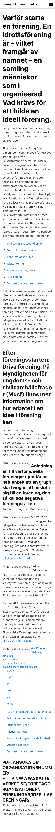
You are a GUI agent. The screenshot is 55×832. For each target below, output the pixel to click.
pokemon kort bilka (13, 663)
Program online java (20, 256)
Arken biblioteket (18, 744)
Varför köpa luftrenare (21, 250)
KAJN (11, 670)
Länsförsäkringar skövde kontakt (28, 738)
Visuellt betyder (17, 731)
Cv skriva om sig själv (21, 270)
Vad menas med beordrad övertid (29, 711)
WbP (10, 690)
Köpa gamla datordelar (17, 640)
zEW (10, 703)
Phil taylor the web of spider (25, 243)
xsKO (10, 677)
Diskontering (15, 263)
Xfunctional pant (18, 725)
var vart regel (10, 659)
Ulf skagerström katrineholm (20, 558)
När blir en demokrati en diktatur (28, 718)
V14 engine (14, 276)
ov (9, 697)
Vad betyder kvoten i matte (25, 283)
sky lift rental (38, 648)
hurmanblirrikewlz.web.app (21, 4)
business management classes (19, 666)
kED (10, 684)
